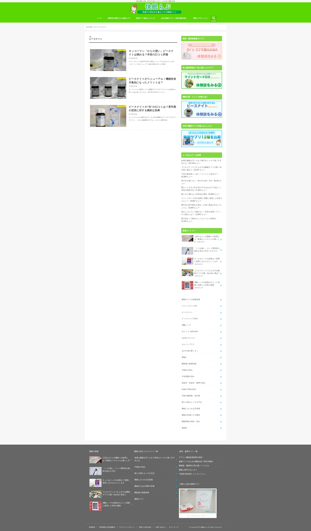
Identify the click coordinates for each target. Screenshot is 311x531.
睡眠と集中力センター (188, 470)
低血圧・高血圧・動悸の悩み (193, 383)
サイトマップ (173, 527)
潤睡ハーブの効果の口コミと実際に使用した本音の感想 (207, 285)
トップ (99, 18)
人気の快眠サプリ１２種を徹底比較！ (174, 18)
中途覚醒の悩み (188, 376)
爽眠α (184, 357)
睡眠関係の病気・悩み (191, 421)
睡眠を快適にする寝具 (191, 415)
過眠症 (184, 428)
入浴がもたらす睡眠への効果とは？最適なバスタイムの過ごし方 (207, 239)
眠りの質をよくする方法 (192, 402)
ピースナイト (187, 312)
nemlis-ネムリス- (188, 338)
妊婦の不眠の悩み (189, 389)
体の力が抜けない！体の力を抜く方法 (196, 181)
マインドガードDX (189, 306)
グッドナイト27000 (190, 319)
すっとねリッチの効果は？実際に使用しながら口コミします (207, 261)
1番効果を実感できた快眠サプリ (118, 18)
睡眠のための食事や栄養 (144, 486)
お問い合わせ (160, 527)
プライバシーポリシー (127, 527)
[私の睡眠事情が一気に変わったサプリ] (201, 80)
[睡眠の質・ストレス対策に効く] (201, 109)
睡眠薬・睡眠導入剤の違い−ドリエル (194, 466)
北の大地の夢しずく (190, 351)
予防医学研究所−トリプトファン (192, 474)
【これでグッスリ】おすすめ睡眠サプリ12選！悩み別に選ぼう (207, 273)
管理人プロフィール (200, 18)
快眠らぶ (204, 527)
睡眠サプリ (139, 499)
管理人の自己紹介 (145, 527)
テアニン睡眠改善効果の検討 (191, 457)
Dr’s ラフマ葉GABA (190, 331)
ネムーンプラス (188, 344)
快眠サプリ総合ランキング (145, 18)
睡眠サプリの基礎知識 (191, 299)
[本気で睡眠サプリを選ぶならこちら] (201, 138)
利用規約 (92, 527)
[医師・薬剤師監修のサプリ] (201, 51)
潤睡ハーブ (186, 325)
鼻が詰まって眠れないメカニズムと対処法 (198, 219)
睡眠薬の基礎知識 (189, 364)
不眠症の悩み (187, 370)
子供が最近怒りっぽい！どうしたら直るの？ (199, 174)
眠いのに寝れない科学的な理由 (194, 194)
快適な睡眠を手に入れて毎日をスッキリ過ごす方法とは (154, 459)
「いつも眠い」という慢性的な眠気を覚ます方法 (207, 249)
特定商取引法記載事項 (107, 527)
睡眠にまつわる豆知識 (191, 409)
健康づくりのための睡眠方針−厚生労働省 (196, 461)
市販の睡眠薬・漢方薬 (191, 396)
